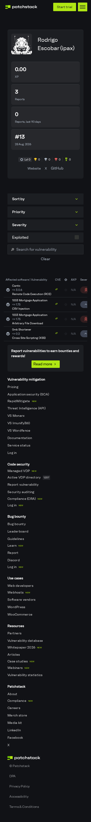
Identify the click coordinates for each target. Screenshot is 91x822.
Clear (45, 259)
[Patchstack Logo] (21, 7)
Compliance (20, 701)
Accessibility (18, 796)
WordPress (16, 607)
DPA (12, 776)
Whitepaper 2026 (24, 647)
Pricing (13, 387)
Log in (12, 453)
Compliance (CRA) (24, 499)
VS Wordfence (19, 431)
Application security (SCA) (28, 394)
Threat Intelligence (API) (26, 408)
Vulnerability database (25, 641)
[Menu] (82, 7)
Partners (14, 633)
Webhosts (18, 592)
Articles (14, 655)
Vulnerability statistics (25, 675)
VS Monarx (16, 416)
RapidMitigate (21, 401)
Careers (14, 708)
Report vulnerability (23, 485)
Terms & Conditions (24, 807)
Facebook (15, 738)
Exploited (20, 237)
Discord (14, 560)
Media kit (15, 723)
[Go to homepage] (45, 758)
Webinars (18, 668)
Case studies (20, 661)
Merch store (17, 715)
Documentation (20, 438)
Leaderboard (18, 531)
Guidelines (16, 539)
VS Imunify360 (19, 423)
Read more (42, 364)
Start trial (64, 7)
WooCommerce (20, 614)
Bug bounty (16, 524)
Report (13, 553)
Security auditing (21, 492)
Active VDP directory (28, 477)
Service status (19, 445)
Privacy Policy (19, 786)
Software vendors (21, 600)
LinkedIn (14, 730)
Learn (15, 546)
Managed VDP (21, 471)
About (12, 694)
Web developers (20, 586)
